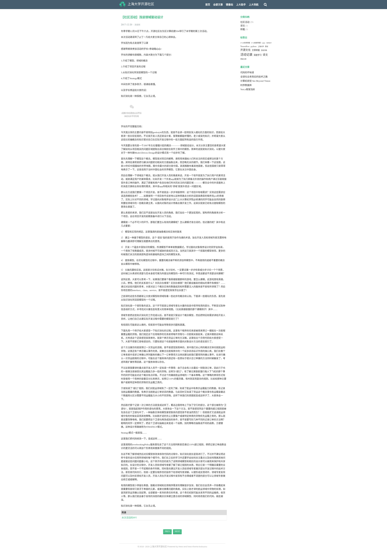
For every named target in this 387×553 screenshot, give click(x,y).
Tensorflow (244, 46)
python (254, 46)
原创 (266, 46)
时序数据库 (246, 85)
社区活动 (244, 22)
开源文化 (245, 50)
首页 (207, 4)
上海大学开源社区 (158, 546)
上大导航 (254, 4)
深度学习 (258, 55)
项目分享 (243, 59)
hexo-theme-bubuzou (197, 546)
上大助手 (241, 4)
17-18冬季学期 (245, 43)
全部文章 (218, 4)
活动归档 (264, 50)
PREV (167, 531)
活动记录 (246, 54)
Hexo (181, 546)
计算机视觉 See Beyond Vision (255, 81)
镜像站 (229, 4)
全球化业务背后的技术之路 (254, 76)
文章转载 (256, 50)
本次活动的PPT (129, 517)
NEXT (177, 531)
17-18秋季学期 (256, 43)
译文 (242, 26)
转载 (242, 29)
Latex (263, 43)
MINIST (269, 43)
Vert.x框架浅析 (247, 89)
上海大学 (261, 46)
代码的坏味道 (247, 72)
